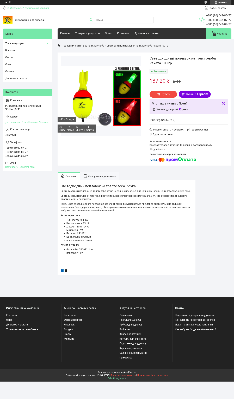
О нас (108, 33)
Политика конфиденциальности (153, 375)
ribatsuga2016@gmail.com (20, 167)
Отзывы (9, 71)
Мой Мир (69, 338)
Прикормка (126, 357)
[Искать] (91, 20)
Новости (10, 50)
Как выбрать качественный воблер (195, 319)
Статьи (9, 57)
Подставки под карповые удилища (194, 315)
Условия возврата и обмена (22, 329)
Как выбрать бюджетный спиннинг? (195, 329)
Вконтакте (70, 315)
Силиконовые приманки (133, 352)
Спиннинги (126, 315)
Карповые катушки (130, 334)
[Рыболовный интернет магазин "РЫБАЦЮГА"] (8, 20)
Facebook (69, 324)
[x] (66, 271)
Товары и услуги (85, 33)
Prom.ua (132, 372)
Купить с (191, 94)
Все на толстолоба (93, 45)
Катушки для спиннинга (133, 338)
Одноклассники (73, 319)
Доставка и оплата (146, 33)
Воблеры (125, 329)
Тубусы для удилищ (131, 324)
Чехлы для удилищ (130, 319)
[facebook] (62, 271)
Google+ (68, 329)
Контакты (123, 33)
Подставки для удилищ (133, 343)
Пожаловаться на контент (123, 375)
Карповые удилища (131, 348)
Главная (65, 33)
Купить (166, 94)
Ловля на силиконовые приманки (194, 324)
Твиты (67, 334)
